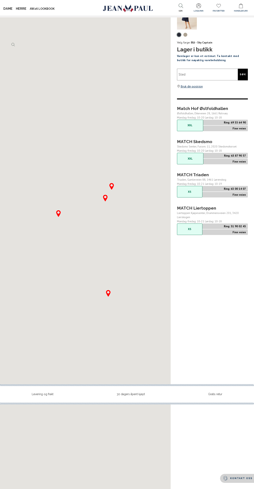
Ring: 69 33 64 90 (235, 122)
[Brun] (185, 35)
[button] (180, 8)
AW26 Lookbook (42, 8)
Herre (21, 9)
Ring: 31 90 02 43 (235, 226)
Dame (8, 9)
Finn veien (239, 128)
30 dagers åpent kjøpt (131, 394)
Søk (243, 74)
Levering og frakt (42, 394)
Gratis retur (215, 394)
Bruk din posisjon (192, 86)
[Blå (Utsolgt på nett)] (179, 35)
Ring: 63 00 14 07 (235, 189)
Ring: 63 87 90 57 (235, 155)
